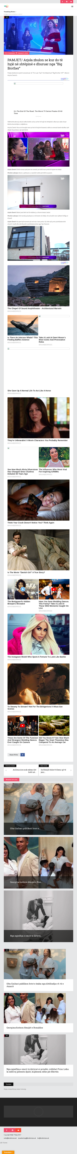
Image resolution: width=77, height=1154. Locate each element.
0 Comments (11, 53)
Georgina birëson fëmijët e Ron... (26, 882)
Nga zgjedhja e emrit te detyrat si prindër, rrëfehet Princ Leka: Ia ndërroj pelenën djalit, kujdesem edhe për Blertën (38, 1070)
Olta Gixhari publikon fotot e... (25, 828)
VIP (7, 17)
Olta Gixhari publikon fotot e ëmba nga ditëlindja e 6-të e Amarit (35, 985)
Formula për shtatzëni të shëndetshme (14, 14)
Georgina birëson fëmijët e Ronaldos (25, 1027)
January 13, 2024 (23, 53)
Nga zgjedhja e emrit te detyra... (26, 935)
